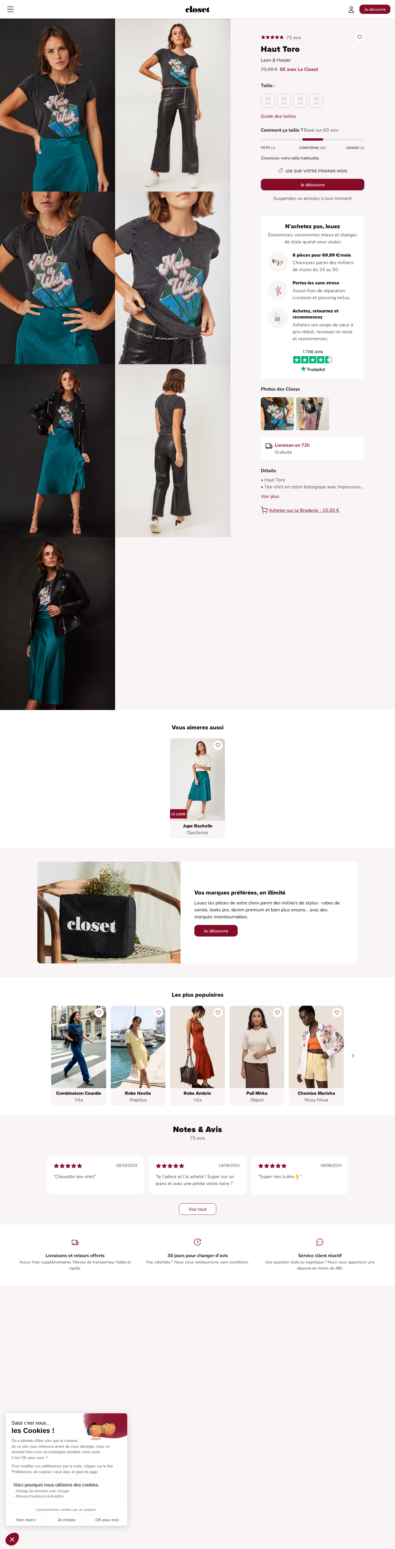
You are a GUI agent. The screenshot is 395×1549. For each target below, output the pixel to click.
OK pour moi (107, 1519)
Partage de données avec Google (42, 1491)
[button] (12, 1539)
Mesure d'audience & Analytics (40, 1496)
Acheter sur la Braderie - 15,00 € (304, 510)
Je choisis (66, 1519)
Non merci (25, 1519)
